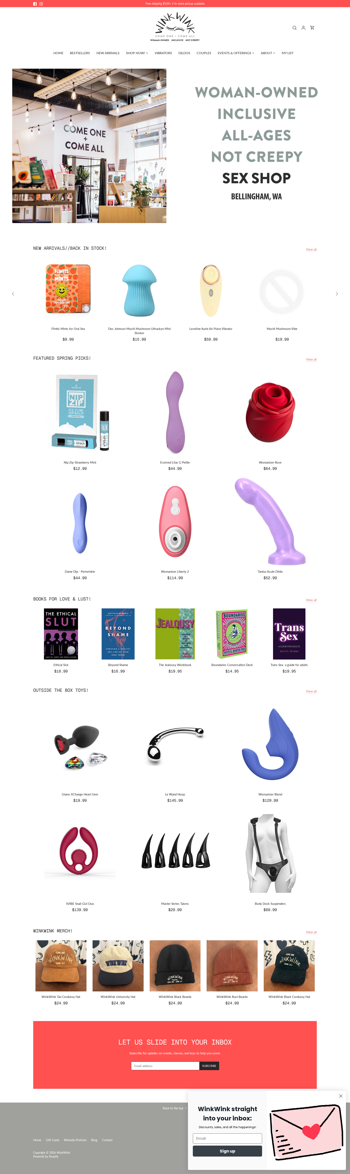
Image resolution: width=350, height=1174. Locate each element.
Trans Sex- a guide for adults (289, 665)
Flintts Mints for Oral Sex (68, 328)
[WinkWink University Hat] (118, 965)
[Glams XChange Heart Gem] (80, 744)
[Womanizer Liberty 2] (175, 521)
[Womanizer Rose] (270, 412)
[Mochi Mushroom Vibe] (282, 290)
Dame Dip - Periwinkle (80, 571)
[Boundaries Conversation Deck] (232, 634)
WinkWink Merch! (53, 931)
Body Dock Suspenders (270, 903)
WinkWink (63, 1152)
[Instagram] (41, 3)
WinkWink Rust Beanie (232, 997)
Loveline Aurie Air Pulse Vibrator (210, 328)
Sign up (227, 1151)
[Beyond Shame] (118, 634)
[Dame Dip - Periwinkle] (80, 521)
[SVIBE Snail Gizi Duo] (80, 853)
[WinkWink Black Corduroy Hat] (289, 965)
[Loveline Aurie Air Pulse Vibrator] (210, 290)
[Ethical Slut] (60, 634)
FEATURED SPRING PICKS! (62, 358)
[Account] (303, 27)
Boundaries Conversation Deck (232, 665)
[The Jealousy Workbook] (175, 634)
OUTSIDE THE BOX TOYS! (61, 690)
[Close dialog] (340, 1096)
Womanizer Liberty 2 (175, 571)
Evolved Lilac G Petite (175, 462)
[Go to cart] (312, 27)
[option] (175, 146)
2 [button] (177, 225)
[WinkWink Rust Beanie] (232, 965)
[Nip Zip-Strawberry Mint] (80, 412)
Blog (94, 1140)
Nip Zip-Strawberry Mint (80, 462)
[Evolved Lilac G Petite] (175, 412)
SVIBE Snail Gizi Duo (80, 903)
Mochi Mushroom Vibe (282, 328)
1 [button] (173, 225)
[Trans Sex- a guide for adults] (289, 634)
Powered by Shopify (45, 1156)
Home (37, 1140)
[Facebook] (35, 3)
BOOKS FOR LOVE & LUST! (62, 599)
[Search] (294, 27)
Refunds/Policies (75, 1140)
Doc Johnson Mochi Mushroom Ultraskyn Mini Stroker (139, 331)
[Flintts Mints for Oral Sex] (68, 290)
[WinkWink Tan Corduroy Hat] (60, 965)
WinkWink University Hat (118, 997)
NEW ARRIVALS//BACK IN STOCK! (70, 248)
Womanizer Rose (270, 462)
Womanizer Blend (270, 794)
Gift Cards (52, 1140)
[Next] (336, 293)
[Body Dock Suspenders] (270, 853)
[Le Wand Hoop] (175, 744)
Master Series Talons (175, 903)
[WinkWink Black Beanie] (175, 965)
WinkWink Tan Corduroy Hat (61, 997)
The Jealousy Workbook (175, 665)
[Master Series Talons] (175, 853)
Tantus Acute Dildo (270, 571)
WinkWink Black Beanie (175, 997)
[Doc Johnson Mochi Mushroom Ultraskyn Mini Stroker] (139, 290)
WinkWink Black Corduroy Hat (289, 997)
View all (311, 249)
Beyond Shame (118, 665)
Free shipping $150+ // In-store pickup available (175, 3)
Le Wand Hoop (175, 794)
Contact (107, 1140)
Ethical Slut (60, 665)
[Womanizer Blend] (270, 744)
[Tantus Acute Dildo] (270, 521)
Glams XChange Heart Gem (80, 794)
